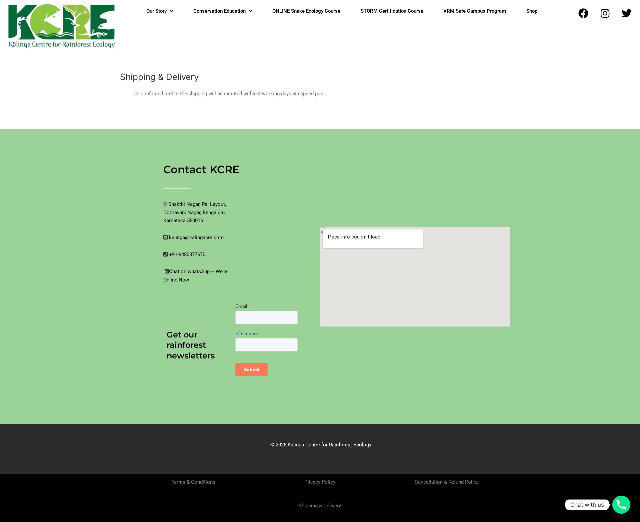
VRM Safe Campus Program (474, 11)
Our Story (156, 11)
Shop (531, 11)
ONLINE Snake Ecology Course (306, 11)
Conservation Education (219, 11)
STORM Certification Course (392, 11)
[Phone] (621, 505)
